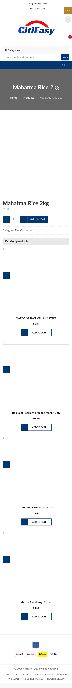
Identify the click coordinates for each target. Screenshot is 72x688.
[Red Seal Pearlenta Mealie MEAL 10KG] (36, 376)
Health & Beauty (55, 679)
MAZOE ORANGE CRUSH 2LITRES (36, 318)
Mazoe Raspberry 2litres (36, 602)
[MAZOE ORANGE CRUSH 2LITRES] (36, 281)
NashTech (53, 669)
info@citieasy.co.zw (37, 3)
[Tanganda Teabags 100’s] (36, 470)
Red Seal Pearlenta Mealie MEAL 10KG (36, 412)
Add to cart (37, 219)
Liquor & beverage (33, 679)
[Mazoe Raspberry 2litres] (36, 565)
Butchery (62, 674)
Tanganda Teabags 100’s (36, 507)
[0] (66, 38)
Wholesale (13, 679)
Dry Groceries (23, 230)
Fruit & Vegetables (43, 674)
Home (7, 674)
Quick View (6, 275)
